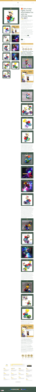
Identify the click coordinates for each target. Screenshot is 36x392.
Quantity (22, 40)
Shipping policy (22, 390)
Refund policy (13, 390)
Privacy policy (16, 390)
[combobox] (2, 390)
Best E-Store (10, 390)
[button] (3, 3)
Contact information (26, 390)
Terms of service (19, 390)
